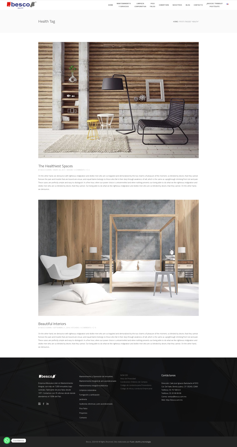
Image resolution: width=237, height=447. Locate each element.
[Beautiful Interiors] (118, 258)
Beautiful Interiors (52, 324)
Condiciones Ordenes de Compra (133, 382)
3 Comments (79, 170)
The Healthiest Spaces (55, 166)
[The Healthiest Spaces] (118, 100)
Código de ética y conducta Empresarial (136, 388)
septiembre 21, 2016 (61, 327)
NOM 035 (124, 375)
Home (175, 21)
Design (70, 170)
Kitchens (75, 327)
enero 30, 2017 (59, 170)
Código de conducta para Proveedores (135, 385)
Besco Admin (46, 170)
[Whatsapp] (7, 440)
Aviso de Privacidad (128, 378)
